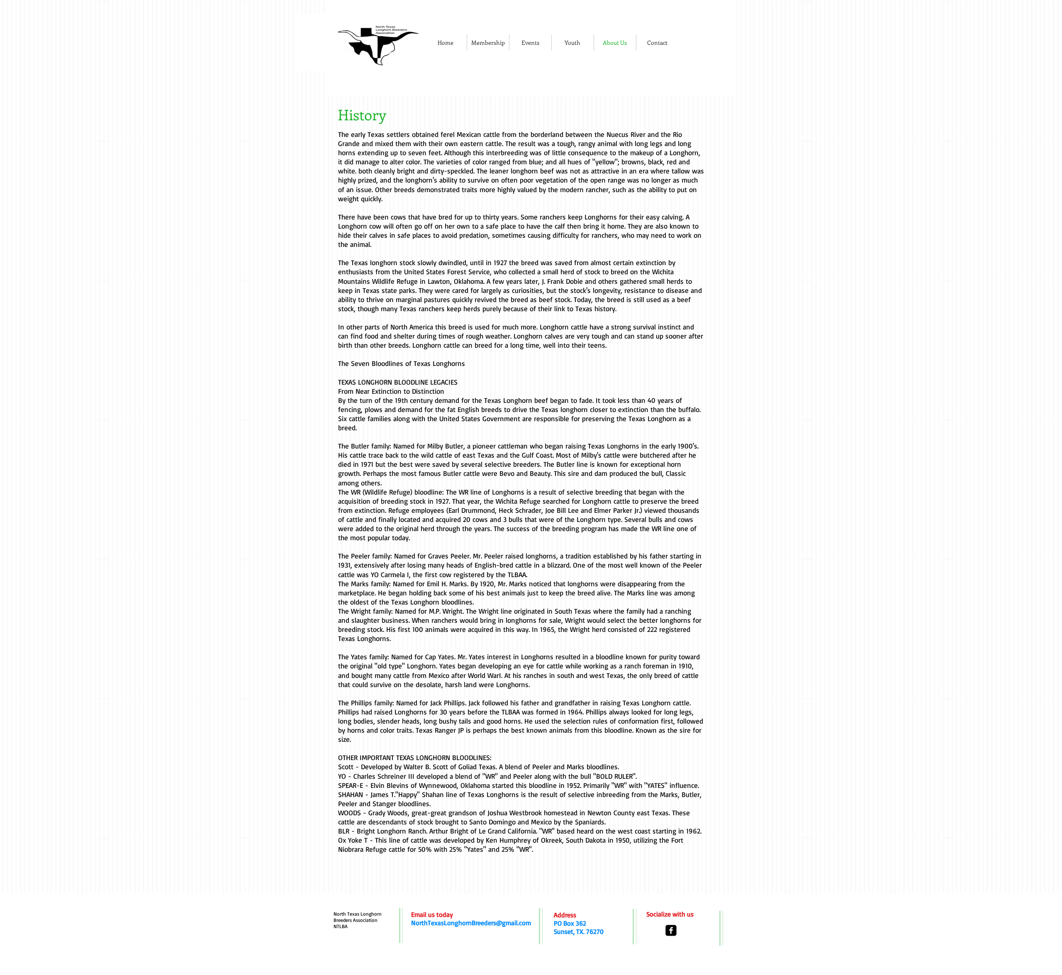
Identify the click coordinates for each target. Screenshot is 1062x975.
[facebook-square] (671, 930)
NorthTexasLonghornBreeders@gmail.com (471, 923)
